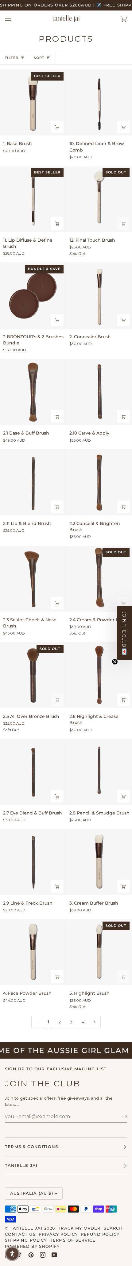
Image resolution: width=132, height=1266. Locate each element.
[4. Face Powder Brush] (33, 952)
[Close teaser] (115, 662)
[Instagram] (42, 1255)
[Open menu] (14, 18)
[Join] (119, 1117)
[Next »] (95, 1022)
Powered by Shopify (32, 1246)
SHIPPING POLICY (26, 1240)
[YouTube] (54, 1255)
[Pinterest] (31, 1255)
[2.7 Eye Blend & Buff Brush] (33, 772)
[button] (124, 633)
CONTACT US (20, 1234)
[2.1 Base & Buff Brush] (33, 392)
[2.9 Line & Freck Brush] (33, 862)
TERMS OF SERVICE (73, 1240)
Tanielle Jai (26, 1228)
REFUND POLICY (100, 1234)
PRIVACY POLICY (58, 1234)
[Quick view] (57, 320)
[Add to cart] (57, 127)
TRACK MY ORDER (79, 1228)
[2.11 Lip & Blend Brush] (33, 482)
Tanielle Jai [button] (21, 1165)
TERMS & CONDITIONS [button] (31, 1146)
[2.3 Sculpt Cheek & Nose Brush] (33, 579)
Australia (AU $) (31, 1193)
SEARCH (113, 1228)
